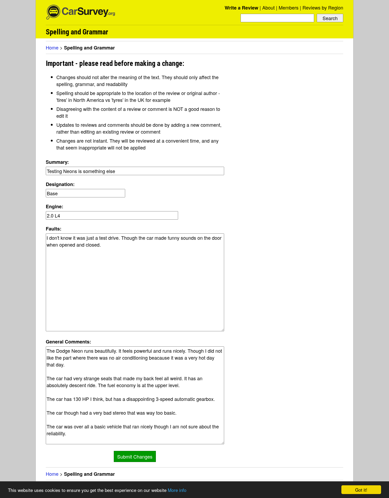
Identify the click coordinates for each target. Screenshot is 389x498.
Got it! (361, 489)
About (268, 7)
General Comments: (68, 341)
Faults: (53, 228)
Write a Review (241, 7)
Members (288, 7)
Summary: (57, 162)
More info (177, 490)
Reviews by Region (322, 7)
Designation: (60, 184)
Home (52, 47)
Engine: (54, 206)
